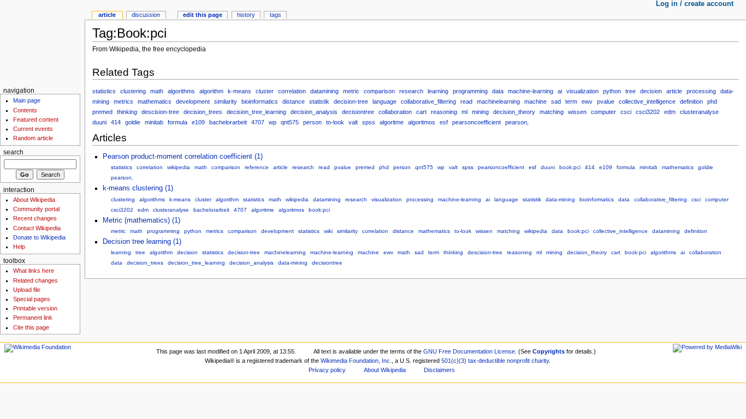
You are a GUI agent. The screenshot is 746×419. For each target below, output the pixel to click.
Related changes (35, 280)
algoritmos (421, 122)
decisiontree (358, 112)
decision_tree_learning (256, 112)
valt (353, 122)
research (411, 91)
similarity (225, 101)
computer (603, 112)
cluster (265, 91)
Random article (33, 138)
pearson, (517, 122)
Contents (25, 110)
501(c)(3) (453, 360)
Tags (275, 14)
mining (480, 112)
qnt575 (290, 122)
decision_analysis (314, 112)
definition (691, 101)
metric (351, 91)
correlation (292, 91)
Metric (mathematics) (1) (141, 220)
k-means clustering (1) (138, 188)
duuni (99, 122)
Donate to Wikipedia (39, 237)
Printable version (35, 308)
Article (107, 14)
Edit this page (202, 14)
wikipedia (178, 167)
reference (257, 167)
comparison (379, 91)
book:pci (570, 167)
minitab (154, 122)
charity (540, 360)
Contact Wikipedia (37, 228)
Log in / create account (694, 4)
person (312, 122)
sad (556, 101)
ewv (587, 101)
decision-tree (351, 101)
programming (470, 91)
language (384, 101)
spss (368, 122)
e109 (198, 122)
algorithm (211, 91)
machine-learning (530, 91)
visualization (582, 91)
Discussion (146, 14)
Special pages (31, 299)
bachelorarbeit (228, 122)
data (498, 91)
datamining (324, 91)
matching (552, 112)
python (612, 91)
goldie (132, 122)
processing (701, 91)
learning (438, 91)
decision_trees (202, 112)
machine (535, 101)
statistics (104, 91)
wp (272, 122)
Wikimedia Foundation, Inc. (356, 360)
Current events (33, 128)
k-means (239, 91)
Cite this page (31, 327)
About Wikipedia (34, 199)
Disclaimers (439, 370)
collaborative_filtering (428, 101)
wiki (328, 231)
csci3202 (648, 112)
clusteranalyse (699, 112)
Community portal (36, 209)
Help (19, 246)
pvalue (605, 101)
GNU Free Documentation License (469, 351)
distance (293, 101)
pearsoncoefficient (476, 122)
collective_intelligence (647, 101)
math (156, 91)
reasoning (444, 112)
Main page (26, 100)
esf (444, 122)
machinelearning (498, 101)
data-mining (560, 199)
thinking (127, 112)
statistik (319, 101)
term (571, 101)
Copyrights (548, 351)
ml (464, 112)
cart (421, 112)
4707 (257, 122)
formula (177, 122)
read (466, 101)
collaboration (395, 112)
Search (13, 152)
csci (625, 112)
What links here (33, 270)
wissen (577, 112)
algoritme (392, 122)
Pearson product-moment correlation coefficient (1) (183, 156)
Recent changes (35, 218)
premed (102, 112)
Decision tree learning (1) (142, 242)
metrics (123, 101)
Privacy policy (327, 370)
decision (651, 91)
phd (712, 101)
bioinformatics (259, 101)
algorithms (181, 91)
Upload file (26, 289)
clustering (133, 91)
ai (560, 91)
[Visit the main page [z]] (42, 42)
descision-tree (160, 112)
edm (670, 112)
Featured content (35, 119)
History (246, 14)
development (193, 101)
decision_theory (514, 112)
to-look (335, 122)
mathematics (154, 101)
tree (630, 91)
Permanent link (32, 317)
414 (116, 122)
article (674, 91)
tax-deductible (486, 360)
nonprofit (518, 360)
